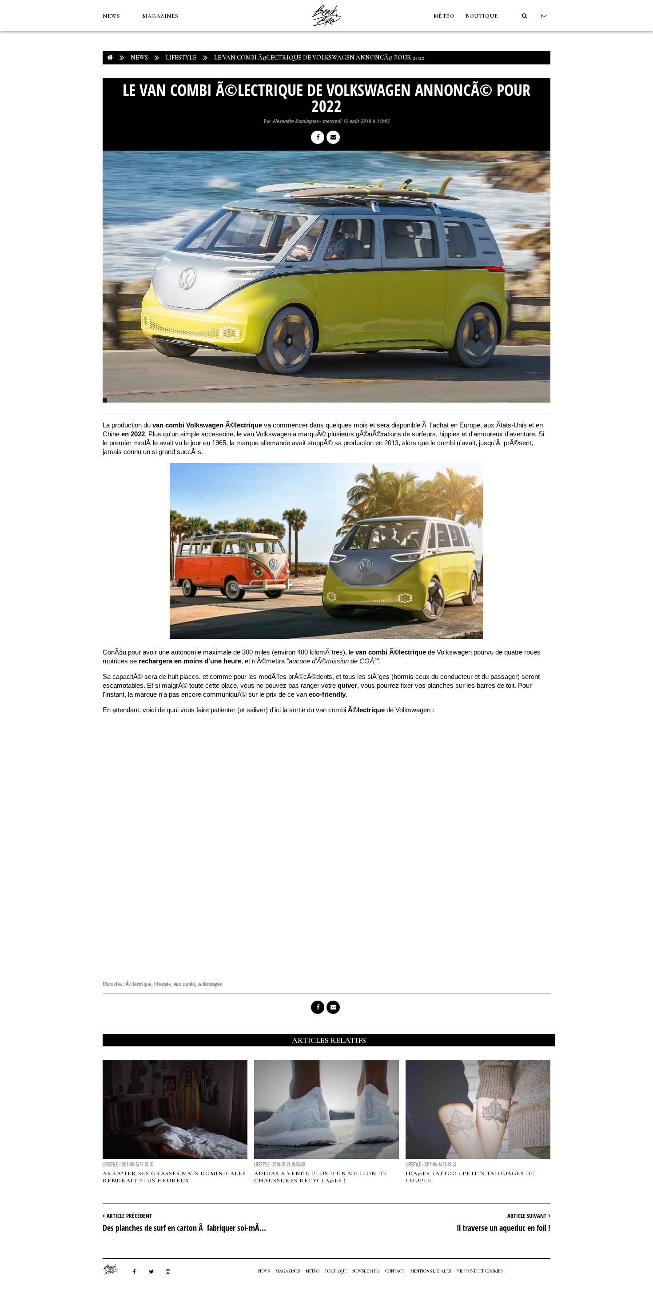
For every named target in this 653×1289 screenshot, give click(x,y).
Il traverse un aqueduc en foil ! (503, 1227)
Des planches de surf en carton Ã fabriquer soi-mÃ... (184, 1227)
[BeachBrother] (326, 28)
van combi (184, 984)
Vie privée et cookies (479, 1271)
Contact (395, 1271)
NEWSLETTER (365, 1271)
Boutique (482, 16)
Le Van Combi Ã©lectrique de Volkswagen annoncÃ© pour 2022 (319, 57)
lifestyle (162, 984)
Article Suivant (526, 1216)
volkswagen (210, 984)
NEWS (111, 16)
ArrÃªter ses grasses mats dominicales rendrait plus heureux (174, 1177)
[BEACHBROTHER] (115, 1269)
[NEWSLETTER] (544, 16)
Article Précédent (129, 1216)
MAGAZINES (160, 16)
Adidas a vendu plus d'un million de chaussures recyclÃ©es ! (320, 1177)
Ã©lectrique (138, 984)
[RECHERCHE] (524, 16)
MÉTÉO (444, 16)
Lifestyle (181, 57)
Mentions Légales (430, 1271)
